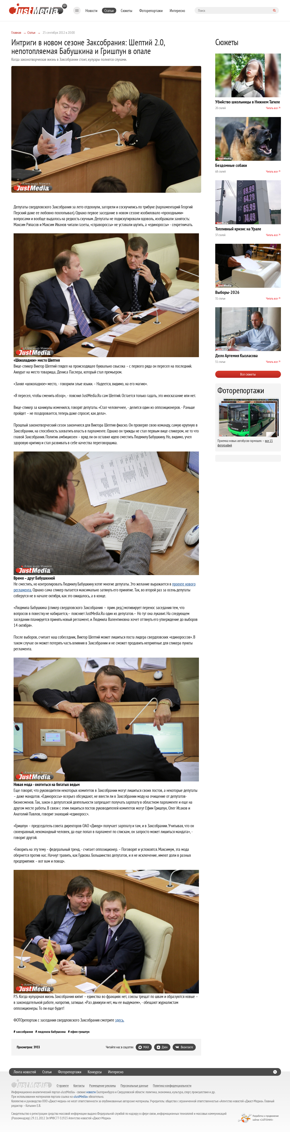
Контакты (79, 1085)
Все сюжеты (248, 374)
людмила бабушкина (52, 1031)
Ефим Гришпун (79, 1031)
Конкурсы (95, 1071)
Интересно (177, 10)
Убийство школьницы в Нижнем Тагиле (247, 102)
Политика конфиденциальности (172, 1085)
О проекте (63, 1085)
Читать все (272, 108)
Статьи (109, 10)
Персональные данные (134, 1085)
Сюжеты (126, 10)
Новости (91, 10)
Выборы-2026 (227, 292)
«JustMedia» (80, 1096)
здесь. (119, 1020)
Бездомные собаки (231, 165)
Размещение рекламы (102, 1085)
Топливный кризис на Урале (238, 229)
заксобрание (24, 1031)
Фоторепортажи (151, 10)
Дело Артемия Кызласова (236, 355)
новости (91, 1092)
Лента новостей (25, 1071)
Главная (16, 32)
